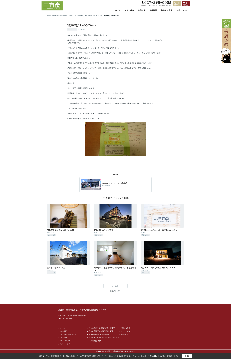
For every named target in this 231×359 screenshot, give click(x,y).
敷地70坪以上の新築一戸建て (99, 334)
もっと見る (115, 286)
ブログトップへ (115, 291)
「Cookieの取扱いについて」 (155, 356)
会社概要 (63, 331)
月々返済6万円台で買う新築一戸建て (102, 331)
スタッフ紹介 (125, 331)
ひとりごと (72, 29)
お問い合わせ (125, 328)
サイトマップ (65, 341)
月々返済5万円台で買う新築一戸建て (102, 328)
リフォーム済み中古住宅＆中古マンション (104, 337)
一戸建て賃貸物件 (95, 341)
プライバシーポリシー (68, 334)
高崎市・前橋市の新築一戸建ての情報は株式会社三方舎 (82, 310)
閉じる (187, 356)
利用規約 (63, 337)
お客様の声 (124, 334)
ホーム (62, 328)
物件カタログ (65, 344)
